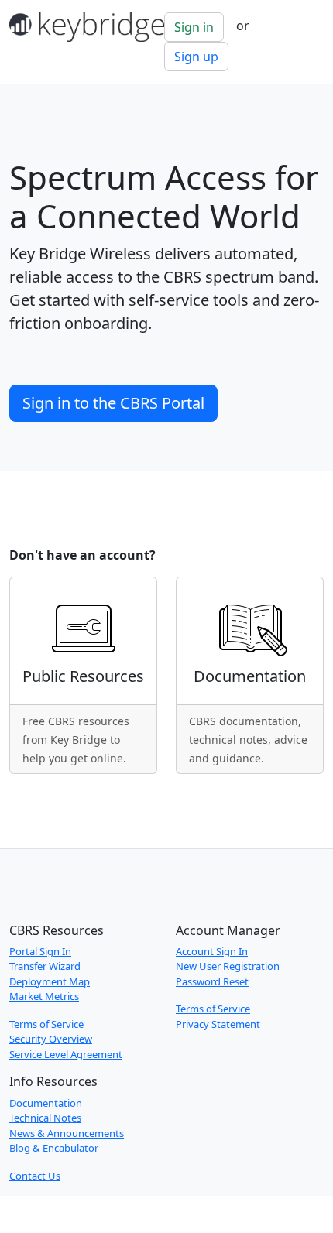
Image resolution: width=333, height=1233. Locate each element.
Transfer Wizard (45, 966)
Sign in (194, 27)
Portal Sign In (40, 951)
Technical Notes (45, 1118)
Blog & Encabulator (53, 1148)
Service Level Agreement (65, 1054)
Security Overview (50, 1039)
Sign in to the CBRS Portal (113, 402)
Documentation (45, 1103)
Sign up (196, 56)
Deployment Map (49, 981)
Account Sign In (212, 951)
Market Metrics (44, 996)
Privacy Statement (218, 1024)
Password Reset (212, 981)
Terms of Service (46, 1024)
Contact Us (34, 1176)
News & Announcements (66, 1133)
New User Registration (228, 966)
